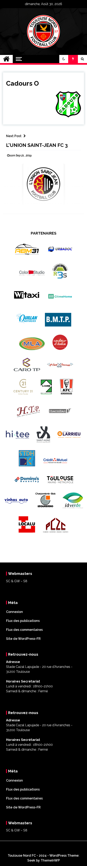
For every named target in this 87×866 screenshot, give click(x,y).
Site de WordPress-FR (23, 639)
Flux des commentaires (24, 630)
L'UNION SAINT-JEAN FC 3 (37, 145)
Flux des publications (23, 621)
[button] (63, 59)
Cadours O (22, 83)
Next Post (13, 136)
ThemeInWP (50, 860)
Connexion (14, 612)
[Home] (6, 59)
